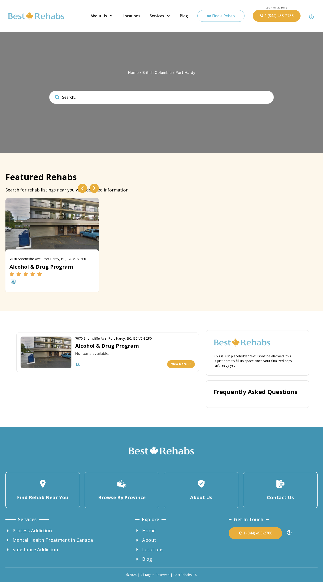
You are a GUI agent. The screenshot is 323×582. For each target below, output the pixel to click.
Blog (184, 15)
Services (157, 15)
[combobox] (161, 97)
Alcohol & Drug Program (107, 345)
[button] (82, 188)
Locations (131, 15)
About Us (99, 15)
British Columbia (157, 72)
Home (133, 72)
